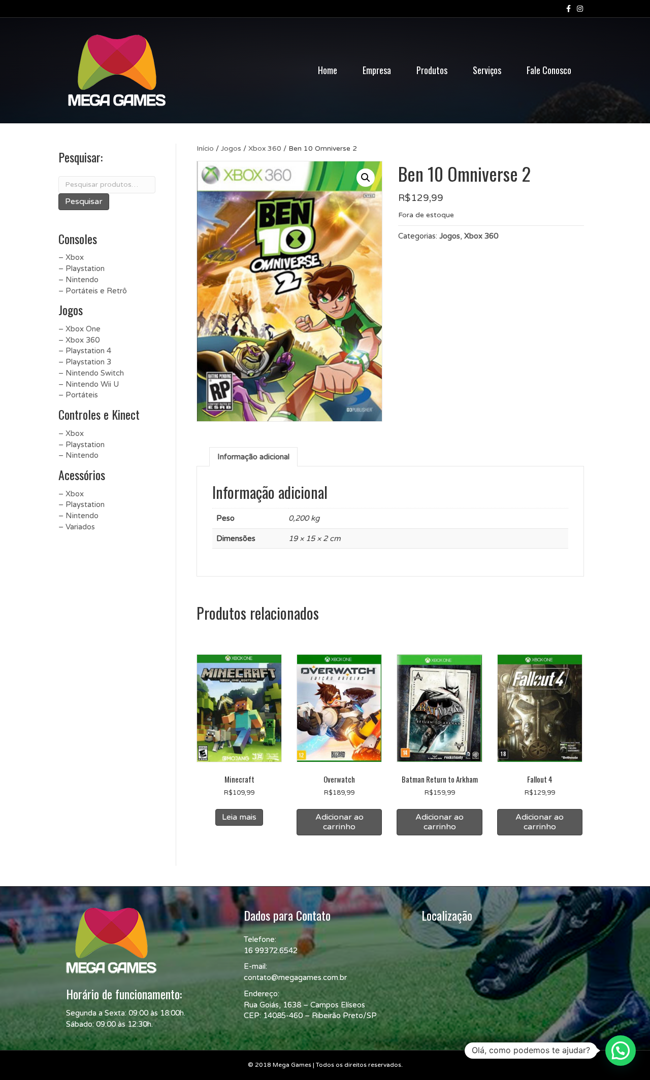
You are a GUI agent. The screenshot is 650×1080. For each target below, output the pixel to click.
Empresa (377, 70)
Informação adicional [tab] (253, 456)
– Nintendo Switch (91, 373)
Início (205, 148)
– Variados (76, 526)
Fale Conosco (549, 70)
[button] (365, 177)
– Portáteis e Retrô (92, 290)
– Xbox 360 (79, 340)
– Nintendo (78, 279)
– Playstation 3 (84, 361)
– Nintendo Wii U (88, 384)
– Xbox (71, 257)
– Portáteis (78, 394)
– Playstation (81, 268)
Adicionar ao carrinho (339, 822)
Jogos (231, 148)
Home (327, 70)
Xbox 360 (264, 148)
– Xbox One (79, 328)
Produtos (431, 70)
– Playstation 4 (84, 350)
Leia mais (239, 817)
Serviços (487, 70)
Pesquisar (84, 201)
